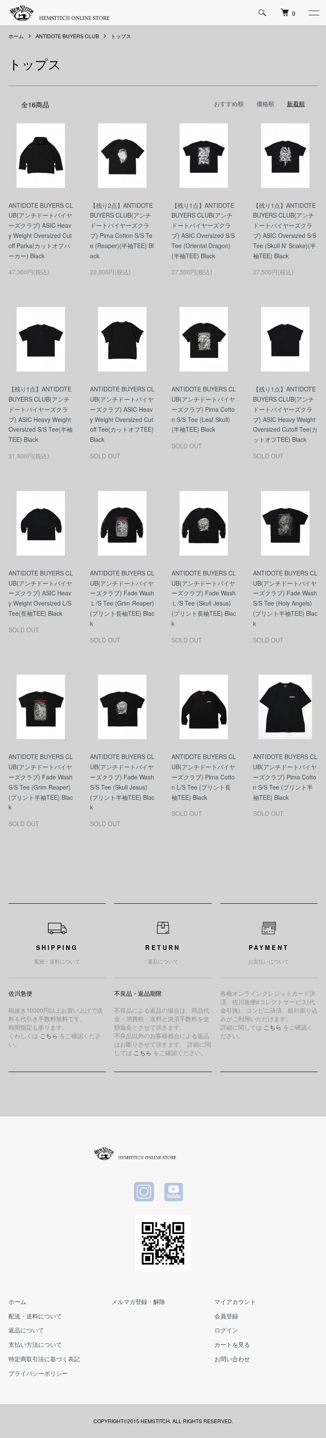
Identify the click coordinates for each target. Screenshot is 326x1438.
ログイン (226, 1330)
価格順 (265, 103)
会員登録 (226, 1316)
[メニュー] (313, 12)
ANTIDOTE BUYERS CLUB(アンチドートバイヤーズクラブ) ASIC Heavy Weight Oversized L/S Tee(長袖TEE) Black (40, 593)
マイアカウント (235, 1301)
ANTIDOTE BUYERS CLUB (67, 35)
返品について (26, 1330)
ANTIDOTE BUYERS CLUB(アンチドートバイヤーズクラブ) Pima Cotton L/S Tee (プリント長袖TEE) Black (203, 776)
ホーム (16, 35)
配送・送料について (35, 1316)
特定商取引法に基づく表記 (44, 1358)
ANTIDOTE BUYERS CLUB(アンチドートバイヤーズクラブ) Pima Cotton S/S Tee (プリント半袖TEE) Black (285, 776)
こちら (49, 1035)
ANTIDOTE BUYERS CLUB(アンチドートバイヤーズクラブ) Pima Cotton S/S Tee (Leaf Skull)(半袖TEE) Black (203, 409)
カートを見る (232, 1344)
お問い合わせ (232, 1358)
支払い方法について (35, 1344)
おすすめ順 (229, 103)
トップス (121, 35)
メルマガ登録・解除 (138, 1301)
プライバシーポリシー (38, 1373)
